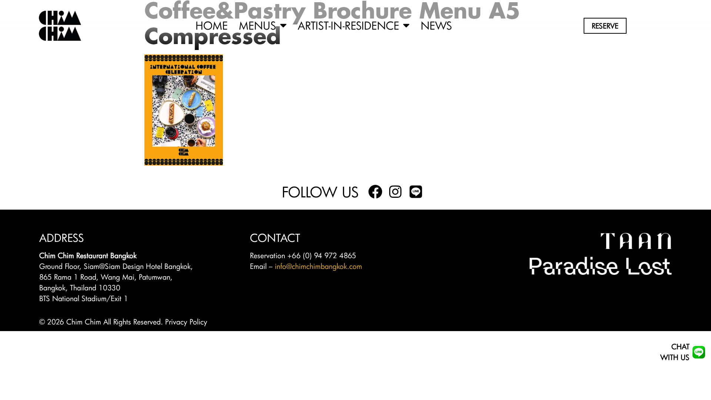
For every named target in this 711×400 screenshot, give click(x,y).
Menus (257, 26)
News (436, 26)
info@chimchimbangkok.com (318, 266)
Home (212, 26)
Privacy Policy (186, 321)
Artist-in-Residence (348, 26)
